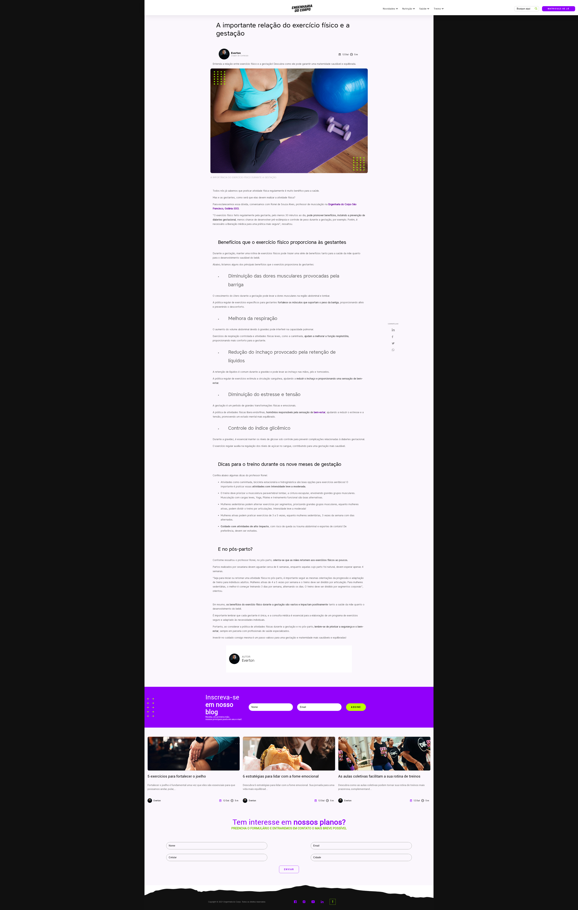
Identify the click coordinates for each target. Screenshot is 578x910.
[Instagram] (304, 901)
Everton (239, 54)
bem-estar (319, 412)
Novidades (389, 8)
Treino (437, 8)
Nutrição (407, 8)
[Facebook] (393, 337)
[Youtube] (313, 901)
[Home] (302, 7)
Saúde (423, 8)
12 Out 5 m (350, 54)
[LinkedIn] (393, 330)
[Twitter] (393, 343)
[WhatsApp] (394, 350)
